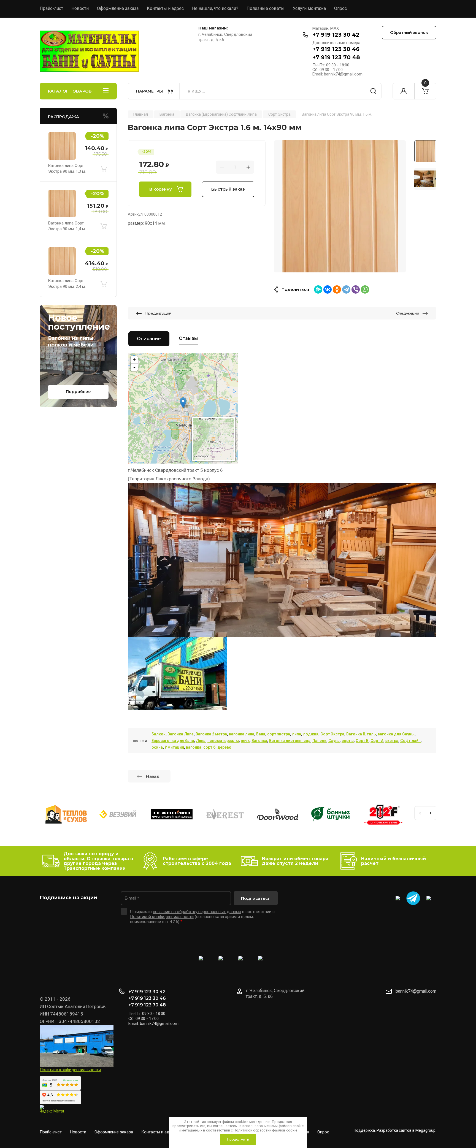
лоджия (310, 734)
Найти (373, 91)
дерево (224, 747)
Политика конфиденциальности (70, 1069)
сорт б (209, 747)
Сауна (334, 740)
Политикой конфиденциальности (162, 916)
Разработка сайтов (394, 1130)
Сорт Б (362, 740)
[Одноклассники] (337, 289)
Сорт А (376, 740)
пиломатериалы (223, 740)
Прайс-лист (51, 8)
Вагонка (259, 740)
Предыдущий (158, 313)
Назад (152, 776)
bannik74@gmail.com (416, 991)
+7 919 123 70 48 (336, 57)
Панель (319, 740)
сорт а (348, 740)
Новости (80, 8)
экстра (391, 740)
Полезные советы (266, 8)
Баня (260, 734)
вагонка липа (241, 734)
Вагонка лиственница (289, 740)
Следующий (407, 313)
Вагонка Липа (180, 734)
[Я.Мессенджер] (318, 289)
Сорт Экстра (332, 734)
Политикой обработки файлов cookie (265, 1130)
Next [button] (430, 813)
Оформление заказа (118, 8)
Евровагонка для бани (173, 740)
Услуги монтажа (309, 8)
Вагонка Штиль (361, 734)
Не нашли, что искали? (215, 8)
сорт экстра (278, 734)
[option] (340, 206)
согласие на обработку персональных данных (197, 911)
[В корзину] (103, 169)
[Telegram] (346, 289)
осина (157, 747)
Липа (200, 740)
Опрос (340, 8)
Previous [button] (419, 813)
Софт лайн (410, 740)
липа (296, 734)
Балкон (159, 734)
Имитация (174, 747)
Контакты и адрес (165, 8)
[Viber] (355, 289)
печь (245, 740)
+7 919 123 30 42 (335, 34)
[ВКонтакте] (327, 289)
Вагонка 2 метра (211, 734)
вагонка (193, 747)
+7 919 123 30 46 (335, 49)
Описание (149, 338)
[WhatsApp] (365, 289)
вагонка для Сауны (396, 734)
